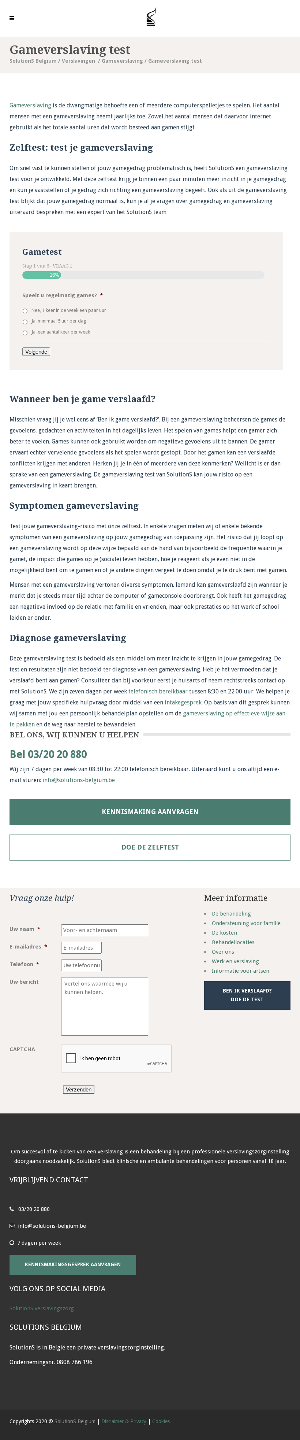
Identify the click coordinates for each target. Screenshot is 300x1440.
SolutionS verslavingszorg (42, 1308)
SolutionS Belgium (33, 61)
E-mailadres (28, 946)
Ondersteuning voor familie (246, 923)
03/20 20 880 (34, 1209)
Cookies (161, 1421)
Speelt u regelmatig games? (62, 295)
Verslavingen (78, 61)
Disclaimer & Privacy (123, 1421)
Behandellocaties (233, 942)
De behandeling (231, 913)
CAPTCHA (22, 1049)
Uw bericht (24, 982)
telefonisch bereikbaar (158, 691)
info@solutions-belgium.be (78, 780)
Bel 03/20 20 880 (48, 754)
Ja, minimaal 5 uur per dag (58, 321)
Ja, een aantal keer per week (60, 332)
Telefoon (24, 964)
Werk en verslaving (235, 961)
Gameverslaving (122, 61)
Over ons (223, 952)
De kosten (224, 932)
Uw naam (25, 929)
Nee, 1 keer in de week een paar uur (68, 310)
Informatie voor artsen (240, 971)
